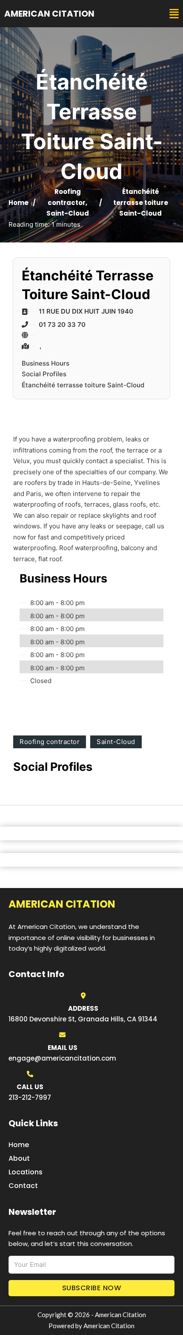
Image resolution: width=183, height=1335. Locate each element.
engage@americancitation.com (62, 1058)
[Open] (174, 14)
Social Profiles (44, 374)
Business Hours (45, 363)
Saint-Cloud (67, 213)
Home (19, 202)
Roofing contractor (50, 742)
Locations (26, 1172)
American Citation (49, 14)
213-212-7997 (30, 1097)
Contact (23, 1186)
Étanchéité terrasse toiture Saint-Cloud (83, 385)
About (19, 1158)
